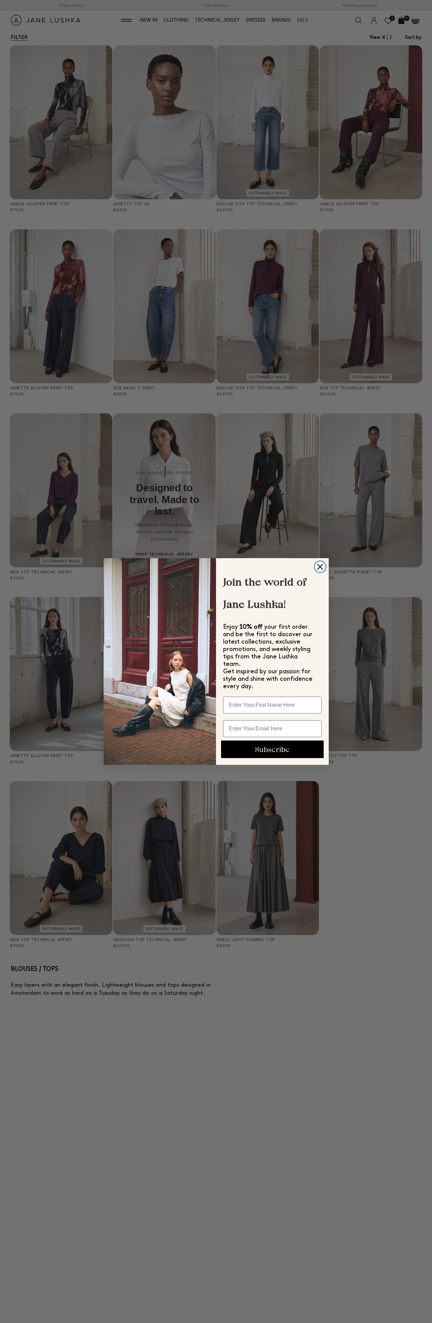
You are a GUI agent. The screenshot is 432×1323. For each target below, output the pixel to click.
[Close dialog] (320, 567)
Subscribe (272, 749)
